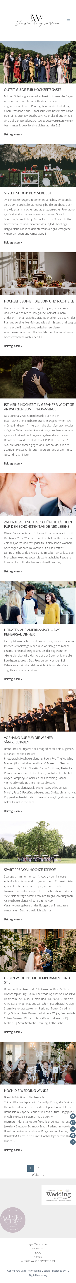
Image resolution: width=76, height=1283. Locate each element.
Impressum (38, 1248)
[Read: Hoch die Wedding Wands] (38, 1063)
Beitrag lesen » (13, 134)
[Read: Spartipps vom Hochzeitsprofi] (38, 842)
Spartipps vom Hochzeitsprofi (30, 869)
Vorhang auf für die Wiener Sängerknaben (28, 739)
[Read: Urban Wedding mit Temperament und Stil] (38, 950)
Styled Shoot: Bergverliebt (27, 193)
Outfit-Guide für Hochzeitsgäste (32, 89)
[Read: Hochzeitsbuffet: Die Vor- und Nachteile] (38, 273)
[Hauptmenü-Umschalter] (68, 20)
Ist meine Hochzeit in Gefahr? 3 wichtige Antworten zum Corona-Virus (39, 406)
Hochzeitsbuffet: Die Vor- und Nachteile (39, 301)
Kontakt (38, 1256)
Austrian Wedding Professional (38, 1261)
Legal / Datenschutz (38, 1244)
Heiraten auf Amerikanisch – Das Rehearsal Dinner (32, 632)
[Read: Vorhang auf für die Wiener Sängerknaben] (38, 710)
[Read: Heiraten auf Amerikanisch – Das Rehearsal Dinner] (38, 602)
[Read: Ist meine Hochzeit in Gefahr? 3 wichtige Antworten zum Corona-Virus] (38, 377)
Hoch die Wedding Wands (26, 1090)
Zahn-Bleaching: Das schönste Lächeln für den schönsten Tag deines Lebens (38, 524)
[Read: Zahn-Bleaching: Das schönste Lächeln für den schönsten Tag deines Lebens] (38, 494)
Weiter (38, 1175)
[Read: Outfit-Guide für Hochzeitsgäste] (38, 62)
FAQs (38, 1252)
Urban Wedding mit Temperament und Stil (37, 980)
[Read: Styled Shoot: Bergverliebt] (38, 165)
